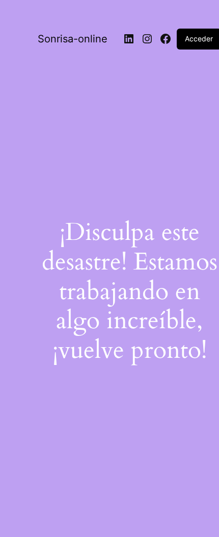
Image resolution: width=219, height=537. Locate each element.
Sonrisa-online (72, 39)
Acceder (199, 38)
